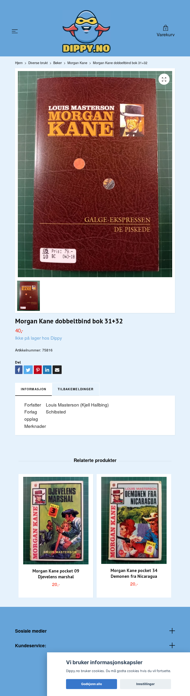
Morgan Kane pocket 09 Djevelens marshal (55, 573)
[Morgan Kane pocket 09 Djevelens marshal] (56, 520)
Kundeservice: (30, 645)
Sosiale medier (31, 631)
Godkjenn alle (91, 684)
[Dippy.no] (86, 31)
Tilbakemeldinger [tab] (75, 389)
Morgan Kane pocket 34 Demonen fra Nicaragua (134, 573)
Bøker (57, 62)
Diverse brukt (38, 62)
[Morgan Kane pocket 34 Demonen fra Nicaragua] (134, 520)
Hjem (19, 62)
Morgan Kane (77, 62)
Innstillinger (145, 684)
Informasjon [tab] (33, 389)
